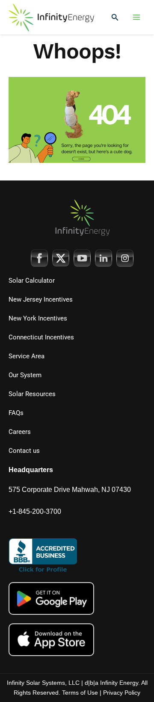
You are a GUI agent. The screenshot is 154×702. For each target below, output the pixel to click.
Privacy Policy (121, 692)
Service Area (26, 356)
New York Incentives (38, 318)
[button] (115, 17)
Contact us (24, 451)
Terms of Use (80, 692)
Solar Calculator (32, 280)
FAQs (16, 413)
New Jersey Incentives (41, 299)
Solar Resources (32, 394)
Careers (20, 432)
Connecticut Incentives (41, 337)
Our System (25, 375)
